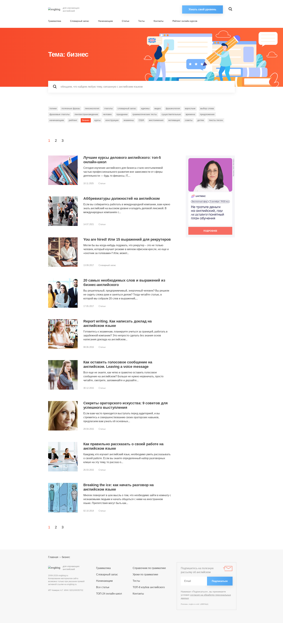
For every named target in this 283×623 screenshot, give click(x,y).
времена (190, 114)
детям (200, 120)
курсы (97, 120)
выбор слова (207, 108)
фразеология (173, 108)
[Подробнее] (210, 196)
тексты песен (216, 120)
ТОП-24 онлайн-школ (109, 593)
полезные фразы (71, 108)
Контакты (158, 21)
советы (188, 120)
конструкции (112, 120)
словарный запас (127, 108)
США (141, 120)
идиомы (145, 108)
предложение (207, 114)
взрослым (190, 108)
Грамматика (54, 21)
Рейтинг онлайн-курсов (184, 21)
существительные (171, 114)
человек (107, 114)
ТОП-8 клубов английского (149, 587)
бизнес (85, 120)
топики (53, 108)
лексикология (92, 108)
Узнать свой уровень (202, 9)
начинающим (56, 120)
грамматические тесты (144, 114)
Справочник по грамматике (149, 568)
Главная (53, 557)
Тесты (141, 21)
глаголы (108, 108)
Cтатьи (125, 21)
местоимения (156, 120)
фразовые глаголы (59, 114)
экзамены (128, 120)
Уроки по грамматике (145, 574)
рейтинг (73, 120)
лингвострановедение (86, 114)
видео (157, 108)
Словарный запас (79, 21)
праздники (122, 114)
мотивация (174, 120)
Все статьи (102, 587)
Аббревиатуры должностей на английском (121, 198)
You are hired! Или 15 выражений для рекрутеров (127, 239)
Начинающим (105, 21)
